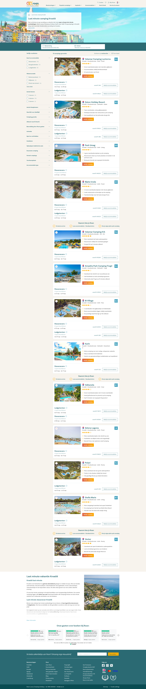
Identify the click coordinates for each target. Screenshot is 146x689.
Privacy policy (50, 678)
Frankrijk (29, 665)
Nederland (30, 674)
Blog (47, 676)
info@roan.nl (60, 686)
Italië (28, 667)
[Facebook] (103, 665)
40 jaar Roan (86, 678)
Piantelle (66, 678)
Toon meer (30, 86)
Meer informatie (31, 620)
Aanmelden (112, 654)
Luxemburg (30, 678)
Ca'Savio (66, 676)
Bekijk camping (88, 76)
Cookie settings (115, 686)
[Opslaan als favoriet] (56, 59)
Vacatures (67, 669)
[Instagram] (107, 665)
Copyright (67, 665)
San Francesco (87, 665)
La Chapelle (67, 674)
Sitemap (105, 686)
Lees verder (31, 28)
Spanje (28, 671)
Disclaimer (49, 680)
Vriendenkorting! (87, 671)
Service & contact (114, 5)
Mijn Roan (112, 2)
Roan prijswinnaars (88, 669)
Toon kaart (116, 53)
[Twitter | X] (111, 665)
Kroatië (29, 669)
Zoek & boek (102, 5)
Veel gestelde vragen (52, 671)
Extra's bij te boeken (51, 674)
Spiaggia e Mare (69, 680)
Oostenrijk (29, 676)
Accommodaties (89, 5)
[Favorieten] (105, 2)
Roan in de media (88, 680)
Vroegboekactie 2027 (89, 667)
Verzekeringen (68, 667)
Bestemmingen (50, 5)
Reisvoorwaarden (51, 669)
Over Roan (49, 665)
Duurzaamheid (50, 667)
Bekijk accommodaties (110, 85)
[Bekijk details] (66, 82)
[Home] (29, 15)
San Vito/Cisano (69, 671)
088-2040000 (52, 686)
